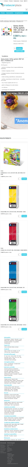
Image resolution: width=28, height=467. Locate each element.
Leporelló (20, 339)
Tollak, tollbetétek (6, 394)
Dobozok (5, 363)
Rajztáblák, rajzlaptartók (7, 402)
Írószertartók (15, 398)
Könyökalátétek (15, 389)
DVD (19, 350)
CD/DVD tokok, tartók (7, 352)
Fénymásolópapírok (7, 339)
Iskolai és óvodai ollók (19, 402)
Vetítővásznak (14, 426)
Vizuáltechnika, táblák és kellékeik (11, 422)
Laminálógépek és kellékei (14, 381)
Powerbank (6, 420)
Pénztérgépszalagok (7, 343)
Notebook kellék (19, 419)
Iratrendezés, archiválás (9, 367)
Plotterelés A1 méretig (6, 15)
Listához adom (19, 51)
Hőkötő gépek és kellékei (19, 380)
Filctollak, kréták (13, 402)
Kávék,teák (19, 439)
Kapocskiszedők (14, 388)
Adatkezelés (16, 1)
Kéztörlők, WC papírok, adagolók (16, 411)
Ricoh (16, 357)
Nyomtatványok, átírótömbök (8, 341)
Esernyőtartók (21, 430)
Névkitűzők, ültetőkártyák (7, 390)
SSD (11, 350)
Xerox (18, 357)
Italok (16, 439)
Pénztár (10, 1)
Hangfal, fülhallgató (21, 417)
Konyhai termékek (6, 412)
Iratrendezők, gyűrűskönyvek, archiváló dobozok (11, 368)
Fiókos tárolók (6, 371)
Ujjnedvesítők (16, 390)
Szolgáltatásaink (19, 13)
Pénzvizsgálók (20, 381)
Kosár (21, 1)
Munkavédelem (12, 412)
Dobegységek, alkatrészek (8, 358)
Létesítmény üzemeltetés (9, 407)
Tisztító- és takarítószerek (8, 411)
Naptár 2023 (7, 345)
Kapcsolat (3, 18)
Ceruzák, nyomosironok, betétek (14, 394)
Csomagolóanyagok (10, 363)
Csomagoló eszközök (17, 363)
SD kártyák (14, 350)
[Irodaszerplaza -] (11, 5)
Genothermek (16, 371)
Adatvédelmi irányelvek (3, 449)
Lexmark (13, 357)
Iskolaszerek (6, 20)
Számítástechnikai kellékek (10, 416)
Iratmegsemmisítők (7, 381)
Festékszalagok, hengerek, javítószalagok (10, 359)
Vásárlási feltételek (18, 15)
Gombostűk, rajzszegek (7, 388)
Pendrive (5, 350)
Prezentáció (15, 425)
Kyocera (10, 357)
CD (17, 350)
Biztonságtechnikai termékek (8, 408)
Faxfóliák (13, 358)
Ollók (12, 390)
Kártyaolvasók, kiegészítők (15, 352)
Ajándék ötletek (6, 435)
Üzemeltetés (13, 410)
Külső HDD (9, 350)
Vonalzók (11, 389)
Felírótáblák (14, 380)
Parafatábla (21, 424)
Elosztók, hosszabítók (7, 410)
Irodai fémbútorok (6, 430)
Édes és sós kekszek (7, 439)
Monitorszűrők (14, 419)
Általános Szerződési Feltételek (2, 446)
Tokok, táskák (18, 420)
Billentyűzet (5, 417)
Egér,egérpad (16, 417)
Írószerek (6, 392)
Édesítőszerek (13, 439)
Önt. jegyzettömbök (16, 341)
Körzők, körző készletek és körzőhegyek (10, 397)
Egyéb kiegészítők (16, 430)
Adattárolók (6, 349)
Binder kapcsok (17, 386)
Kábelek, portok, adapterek (8, 419)
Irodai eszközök (7, 377)
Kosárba (19, 48)
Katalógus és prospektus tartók (8, 425)
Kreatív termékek (12, 20)
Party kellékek (11, 435)
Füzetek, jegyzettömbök (18, 340)
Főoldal (3, 13)
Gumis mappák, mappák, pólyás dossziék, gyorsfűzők (12, 370)
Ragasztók (18, 388)
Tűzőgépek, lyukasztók (7, 379)
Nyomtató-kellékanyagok (9, 354)
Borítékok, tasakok (7, 340)
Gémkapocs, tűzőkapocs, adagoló (9, 386)
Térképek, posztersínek (7, 426)
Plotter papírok (17, 339)
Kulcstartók (15, 435)
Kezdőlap (2, 20)
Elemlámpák (21, 408)
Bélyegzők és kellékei (14, 379)
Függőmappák (11, 371)
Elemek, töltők (15, 408)
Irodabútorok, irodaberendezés (11, 428)
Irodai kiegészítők (8, 385)
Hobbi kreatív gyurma (20, 20)
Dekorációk (11, 430)
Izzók (18, 408)
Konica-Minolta (6, 357)
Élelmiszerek (7, 438)
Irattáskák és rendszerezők (15, 372)
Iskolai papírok (6, 403)
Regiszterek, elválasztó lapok (8, 375)
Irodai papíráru (7, 337)
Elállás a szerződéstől (3, 452)
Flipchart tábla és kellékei (7, 424)
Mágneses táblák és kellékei (16, 424)
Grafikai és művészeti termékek (8, 398)
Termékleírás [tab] (5, 56)
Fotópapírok (12, 339)
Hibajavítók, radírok (7, 389)
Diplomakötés (9, 13)
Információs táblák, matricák (19, 410)
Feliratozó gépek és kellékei (8, 380)
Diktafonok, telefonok (11, 417)
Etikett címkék (12, 340)
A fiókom (6, 1)
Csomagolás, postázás (9, 362)
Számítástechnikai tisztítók (12, 420)
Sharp (20, 357)
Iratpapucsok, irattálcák (7, 372)
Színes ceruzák (16, 403)
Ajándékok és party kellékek (10, 434)
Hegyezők (18, 397)
